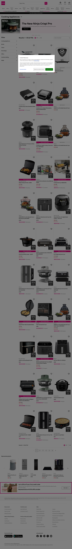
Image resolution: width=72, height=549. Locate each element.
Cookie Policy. (36, 60)
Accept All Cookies (49, 69)
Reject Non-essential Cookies (39, 69)
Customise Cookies (23, 69)
